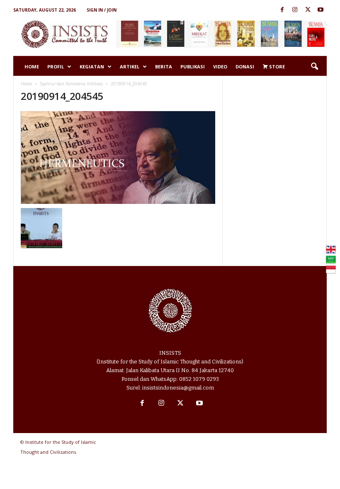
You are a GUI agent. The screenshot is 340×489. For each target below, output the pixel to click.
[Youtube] (320, 10)
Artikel (129, 66)
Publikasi (192, 66)
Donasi (245, 66)
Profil (55, 66)
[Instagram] (295, 10)
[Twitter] (308, 10)
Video (220, 66)
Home (31, 66)
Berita (163, 66)
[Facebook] (282, 10)
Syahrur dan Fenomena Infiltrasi (71, 84)
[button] (314, 67)
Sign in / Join (102, 10)
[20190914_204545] (118, 157)
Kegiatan (92, 66)
